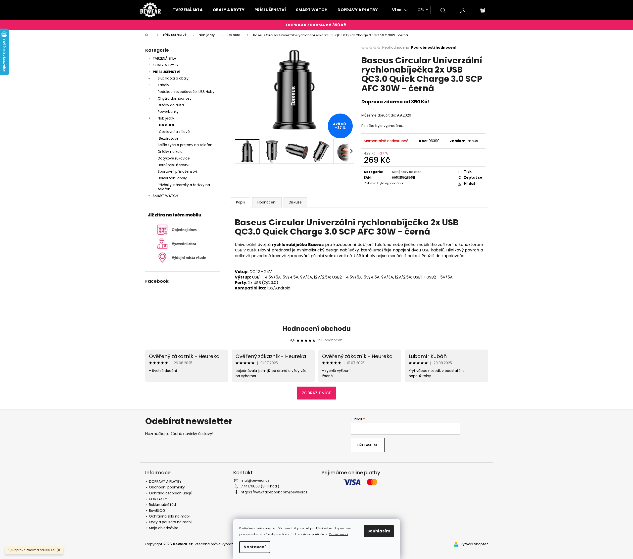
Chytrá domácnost (174, 98)
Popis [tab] (240, 202)
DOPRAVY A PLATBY (165, 481)
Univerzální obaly (172, 178)
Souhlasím (378, 531)
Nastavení (254, 547)
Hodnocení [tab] (266, 202)
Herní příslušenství (173, 164)
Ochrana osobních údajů (170, 493)
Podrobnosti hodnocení (433, 47)
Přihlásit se (367, 444)
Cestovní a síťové (174, 131)
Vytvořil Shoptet (474, 544)
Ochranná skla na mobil (169, 516)
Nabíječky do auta (407, 171)
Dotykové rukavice (174, 158)
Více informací (338, 534)
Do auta (166, 124)
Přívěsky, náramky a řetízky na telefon (184, 187)
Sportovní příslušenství (177, 171)
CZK (421, 9)
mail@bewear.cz (255, 480)
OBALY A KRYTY (166, 65)
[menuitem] (188, 10)
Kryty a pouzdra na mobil (170, 521)
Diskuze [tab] (295, 202)
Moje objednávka (163, 527)
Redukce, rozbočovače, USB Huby (186, 91)
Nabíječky (166, 118)
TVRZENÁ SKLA (164, 58)
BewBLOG (157, 510)
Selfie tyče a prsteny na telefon (185, 144)
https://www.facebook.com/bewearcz (274, 492)
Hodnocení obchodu (316, 328)
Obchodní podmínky (167, 487)
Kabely (163, 84)
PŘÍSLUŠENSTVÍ (166, 71)
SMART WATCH (165, 195)
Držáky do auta (171, 105)
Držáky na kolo (170, 151)
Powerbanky (168, 111)
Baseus (472, 140)
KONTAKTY (158, 498)
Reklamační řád (162, 504)
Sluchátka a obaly (173, 78)
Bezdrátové (169, 138)
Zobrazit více (316, 393)
